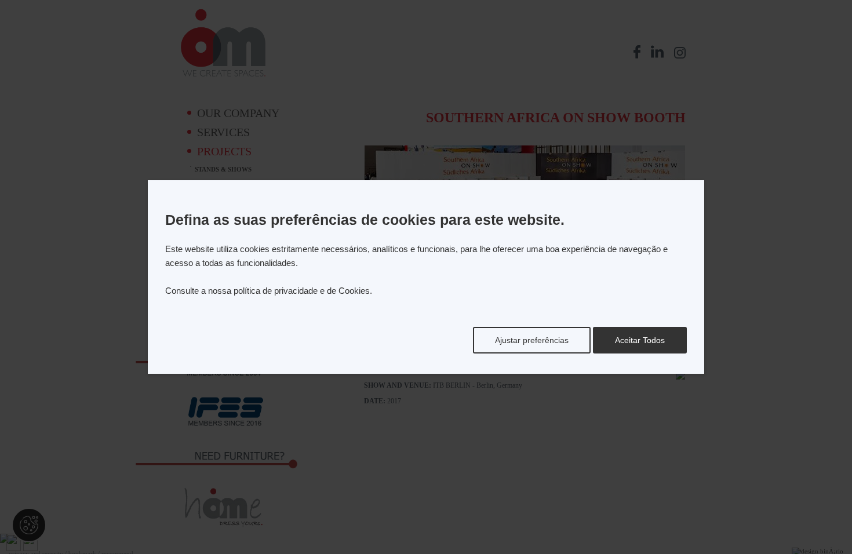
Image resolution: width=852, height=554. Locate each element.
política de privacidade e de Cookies (302, 291)
